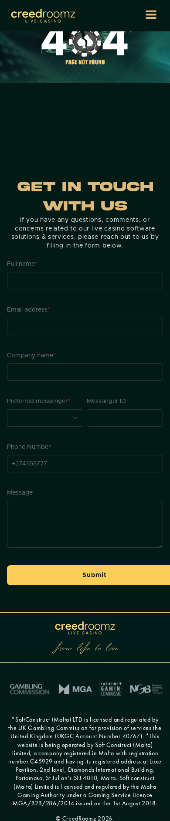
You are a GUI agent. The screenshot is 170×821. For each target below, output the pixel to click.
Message (20, 493)
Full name (22, 264)
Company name (31, 356)
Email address (28, 310)
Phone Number (29, 447)
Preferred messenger (38, 401)
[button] (151, 14)
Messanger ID (106, 401)
